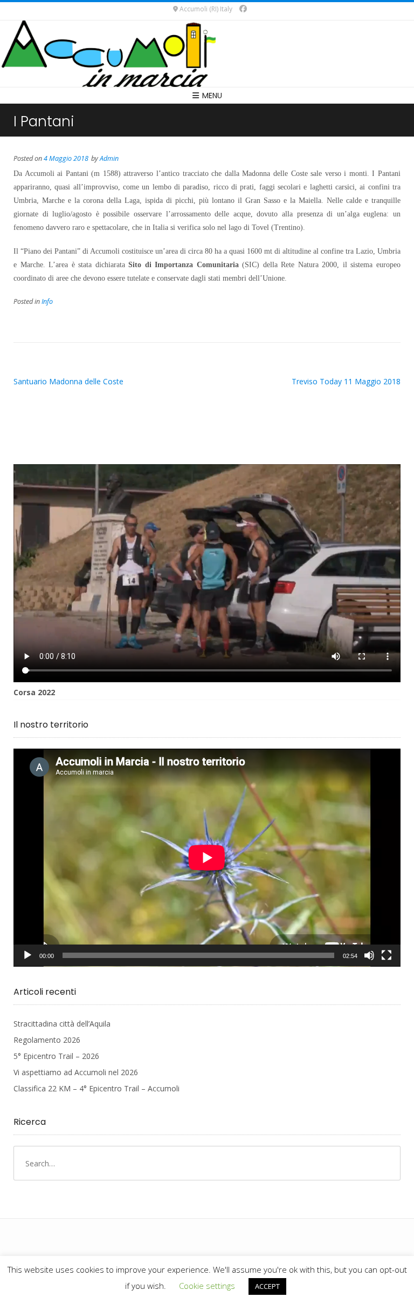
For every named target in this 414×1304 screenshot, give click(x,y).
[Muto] (369, 955)
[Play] (27, 955)
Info (47, 301)
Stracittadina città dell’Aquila (62, 1023)
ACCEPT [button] (267, 1286)
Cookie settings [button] (207, 1285)
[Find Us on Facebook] (243, 8)
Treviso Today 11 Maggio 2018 (346, 381)
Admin (109, 158)
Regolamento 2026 (46, 1040)
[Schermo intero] (386, 955)
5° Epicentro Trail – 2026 (56, 1056)
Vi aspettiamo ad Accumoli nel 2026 (75, 1072)
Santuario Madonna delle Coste (68, 381)
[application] (207, 858)
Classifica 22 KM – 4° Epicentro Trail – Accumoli (96, 1088)
